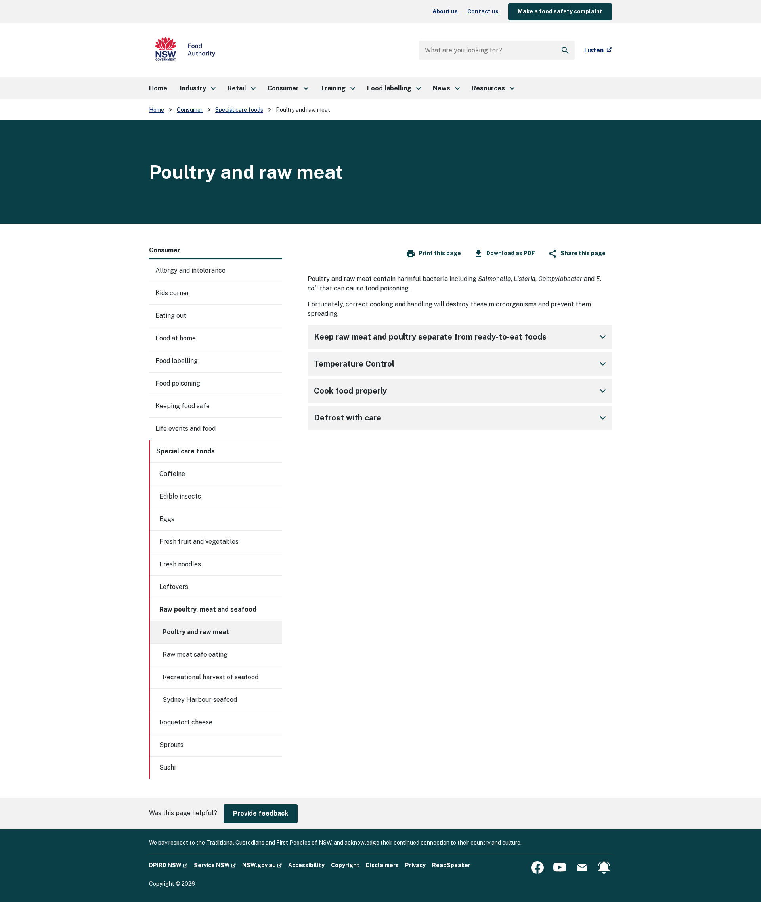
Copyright (345, 865)
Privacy (415, 865)
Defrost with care (347, 417)
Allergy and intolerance (190, 270)
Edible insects (180, 496)
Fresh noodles (180, 564)
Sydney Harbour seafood (200, 699)
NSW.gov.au (262, 865)
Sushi (167, 767)
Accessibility (306, 865)
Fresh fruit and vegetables (199, 541)
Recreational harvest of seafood (210, 677)
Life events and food (185, 428)
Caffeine (172, 474)
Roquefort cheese (185, 722)
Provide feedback (260, 813)
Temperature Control (354, 364)
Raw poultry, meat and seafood (207, 609)
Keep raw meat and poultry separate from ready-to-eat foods (430, 337)
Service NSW (215, 865)
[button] (197, 88)
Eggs (166, 519)
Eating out (170, 315)
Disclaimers (382, 865)
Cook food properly (350, 391)
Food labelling (176, 361)
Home (156, 110)
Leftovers (173, 587)
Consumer (190, 110)
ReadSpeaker (451, 865)
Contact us (483, 11)
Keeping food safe (182, 406)
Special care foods (239, 110)
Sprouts (171, 745)
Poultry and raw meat (196, 632)
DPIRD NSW (168, 865)
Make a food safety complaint (560, 11)
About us (445, 11)
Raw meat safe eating (195, 654)
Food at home (175, 338)
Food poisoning (177, 383)
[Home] (185, 50)
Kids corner (172, 293)
